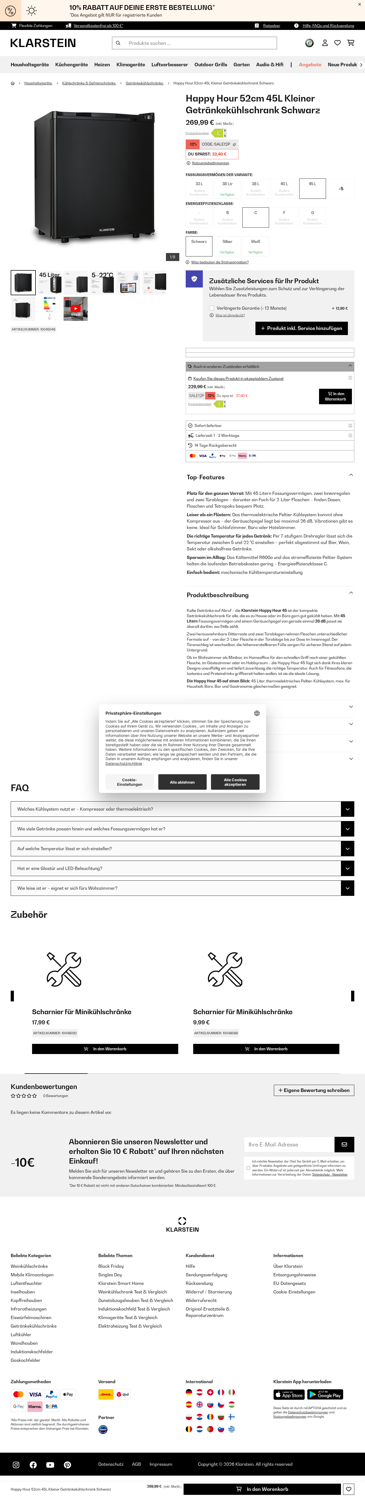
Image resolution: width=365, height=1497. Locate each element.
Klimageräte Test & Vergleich (127, 1317)
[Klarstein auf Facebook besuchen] (33, 1465)
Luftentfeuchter (26, 1283)
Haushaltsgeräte (38, 83)
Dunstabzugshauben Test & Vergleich (135, 1300)
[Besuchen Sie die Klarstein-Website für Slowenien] (221, 1429)
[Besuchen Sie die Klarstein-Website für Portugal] (210, 1429)
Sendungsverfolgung (206, 1274)
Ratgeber (271, 25)
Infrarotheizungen (28, 1309)
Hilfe (190, 1266)
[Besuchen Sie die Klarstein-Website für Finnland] (231, 1417)
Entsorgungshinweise (294, 1274)
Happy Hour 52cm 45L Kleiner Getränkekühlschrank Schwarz (223, 83)
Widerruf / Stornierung (209, 1291)
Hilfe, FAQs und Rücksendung (328, 25)
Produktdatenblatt (197, 133)
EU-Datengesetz (289, 1283)
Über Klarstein (287, 1266)
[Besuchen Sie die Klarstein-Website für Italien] (231, 1392)
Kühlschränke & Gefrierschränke (89, 83)
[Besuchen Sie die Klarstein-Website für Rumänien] (210, 1417)
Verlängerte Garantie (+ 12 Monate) (251, 308)
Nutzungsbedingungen (289, 1416)
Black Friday (111, 1266)
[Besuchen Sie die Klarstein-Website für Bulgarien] (221, 1417)
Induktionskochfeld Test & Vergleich (134, 1309)
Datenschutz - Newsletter (329, 1174)
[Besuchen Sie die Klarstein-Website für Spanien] (189, 1404)
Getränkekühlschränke (145, 83)
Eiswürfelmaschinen (31, 1317)
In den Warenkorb (267, 1489)
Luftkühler (21, 1334)
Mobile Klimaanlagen (32, 1274)
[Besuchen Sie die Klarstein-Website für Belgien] (189, 1429)
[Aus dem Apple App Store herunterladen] (289, 1394)
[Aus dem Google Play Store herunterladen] (325, 1394)
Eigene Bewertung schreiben (316, 1090)
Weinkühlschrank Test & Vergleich (132, 1291)
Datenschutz (110, 1464)
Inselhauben (23, 1291)
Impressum (161, 1464)
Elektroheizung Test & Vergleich (130, 1326)
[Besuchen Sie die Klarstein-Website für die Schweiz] (210, 1392)
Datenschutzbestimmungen (308, 1412)
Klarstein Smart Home (121, 1283)
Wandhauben (24, 1343)
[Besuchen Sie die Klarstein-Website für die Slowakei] (210, 1404)
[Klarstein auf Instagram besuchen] (16, 1465)
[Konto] (325, 43)
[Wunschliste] (337, 43)
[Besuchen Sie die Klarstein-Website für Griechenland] (231, 1429)
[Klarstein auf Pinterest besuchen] (67, 1465)
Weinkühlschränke (29, 1266)
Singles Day (110, 1274)
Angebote (310, 64)
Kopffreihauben (26, 1300)
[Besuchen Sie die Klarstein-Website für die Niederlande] (199, 1429)
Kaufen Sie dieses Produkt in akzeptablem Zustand (238, 378)
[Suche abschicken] (118, 43)
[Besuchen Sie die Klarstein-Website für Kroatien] (199, 1417)
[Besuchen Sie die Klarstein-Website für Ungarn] (231, 1404)
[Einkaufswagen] (350, 43)
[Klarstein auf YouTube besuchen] (50, 1465)
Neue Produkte (345, 64)
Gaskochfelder (25, 1360)
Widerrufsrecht (201, 1300)
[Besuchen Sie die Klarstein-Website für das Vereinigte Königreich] (199, 1404)
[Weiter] (361, 65)
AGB (136, 1464)
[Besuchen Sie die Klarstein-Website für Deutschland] (189, 1392)
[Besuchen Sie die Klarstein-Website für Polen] (189, 1417)
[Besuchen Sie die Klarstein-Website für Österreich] (199, 1392)
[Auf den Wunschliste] (348, 1489)
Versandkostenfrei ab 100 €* (98, 25)
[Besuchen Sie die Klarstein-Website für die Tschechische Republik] (221, 1404)
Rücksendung (199, 1283)
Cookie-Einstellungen (294, 1291)
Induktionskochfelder (32, 1351)
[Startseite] (17, 83)
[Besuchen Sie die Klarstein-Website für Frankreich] (221, 1392)
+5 (341, 188)
